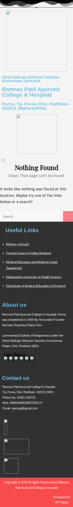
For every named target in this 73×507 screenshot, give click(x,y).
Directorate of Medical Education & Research (36, 286)
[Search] (68, 216)
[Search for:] (36, 216)
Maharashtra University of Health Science (33, 277)
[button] (36, 160)
